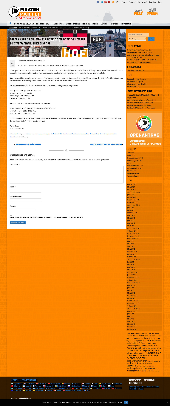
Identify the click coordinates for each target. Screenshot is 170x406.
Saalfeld (150, 361)
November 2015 (133, 236)
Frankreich (49, 386)
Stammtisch (131, 171)
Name (12, 187)
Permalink (13, 137)
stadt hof (157, 361)
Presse (95, 23)
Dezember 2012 (133, 301)
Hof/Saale (156, 340)
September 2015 (133, 239)
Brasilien (76, 384)
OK (126, 402)
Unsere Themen (73, 23)
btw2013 (148, 336)
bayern (129, 336)
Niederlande (52, 388)
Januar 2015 (131, 254)
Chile (95, 384)
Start (10, 23)
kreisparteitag (156, 348)
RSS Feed (113, 2)
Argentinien (17, 384)
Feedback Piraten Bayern (136, 79)
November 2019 (133, 202)
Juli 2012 (130, 314)
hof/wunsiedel (132, 343)
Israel (95, 386)
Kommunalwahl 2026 (24, 23)
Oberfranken (153, 352)
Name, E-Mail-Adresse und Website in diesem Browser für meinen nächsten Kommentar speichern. (46, 217)
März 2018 (131, 218)
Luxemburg (39, 388)
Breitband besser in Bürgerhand (28, 144)
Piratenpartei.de (133, 87)
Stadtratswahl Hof (56, 134)
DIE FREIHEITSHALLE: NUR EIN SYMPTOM (142, 60)
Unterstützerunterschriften (108, 134)
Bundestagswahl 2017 (135, 158)
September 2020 (133, 192)
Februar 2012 (132, 327)
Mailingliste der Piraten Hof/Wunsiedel (141, 100)
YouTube (109, 2)
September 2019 (133, 205)
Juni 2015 (130, 241)
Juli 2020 (130, 195)
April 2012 (131, 321)
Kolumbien (105, 384)
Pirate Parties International (24, 380)
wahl (148, 371)
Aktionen (28, 134)
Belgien (67, 384)
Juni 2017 (130, 220)
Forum (124, 2)
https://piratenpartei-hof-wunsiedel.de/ (144, 387)
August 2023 (131, 184)
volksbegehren (133, 371)
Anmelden (134, 389)
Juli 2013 (130, 288)
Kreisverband (42, 23)
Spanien (28, 390)
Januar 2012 (131, 329)
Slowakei (117, 388)
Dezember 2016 (133, 228)
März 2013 (131, 293)
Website (13, 206)
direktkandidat (150, 338)
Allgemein (131, 155)
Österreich (42, 384)
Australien (30, 384)
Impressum (126, 23)
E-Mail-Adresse (16, 196)
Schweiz (49, 390)
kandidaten (152, 343)
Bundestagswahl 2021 (135, 161)
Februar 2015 (132, 252)
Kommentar (15, 164)
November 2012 (133, 303)
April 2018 (131, 215)
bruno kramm (138, 336)
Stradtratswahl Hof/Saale (70, 134)
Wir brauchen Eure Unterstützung (139, 52)
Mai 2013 (130, 290)
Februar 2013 (132, 295)
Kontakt (105, 23)
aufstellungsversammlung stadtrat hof (145, 333)
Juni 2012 (130, 316)
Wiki (117, 2)
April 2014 (131, 267)
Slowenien (17, 390)
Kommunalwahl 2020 (135, 166)
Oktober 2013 (132, 280)
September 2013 (133, 283)
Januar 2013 (131, 298)
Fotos (129, 163)
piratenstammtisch (134, 361)
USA (87, 390)
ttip (145, 368)
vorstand (143, 371)
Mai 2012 (130, 319)
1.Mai (128, 333)
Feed (141, 389)
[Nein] (167, 402)
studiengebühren (135, 368)
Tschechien (117, 384)
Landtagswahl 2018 (134, 168)
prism (145, 361)
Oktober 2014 (132, 257)
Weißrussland (55, 384)
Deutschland (61, 386)
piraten (131, 355)
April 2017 (131, 223)
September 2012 (133, 308)
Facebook (98, 2)
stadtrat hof (132, 363)
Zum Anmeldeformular (135, 71)
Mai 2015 (130, 244)
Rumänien (96, 388)
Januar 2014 (131, 275)
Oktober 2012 (132, 306)
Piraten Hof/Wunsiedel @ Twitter (139, 105)
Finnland (37, 386)
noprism (142, 353)
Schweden (39, 390)
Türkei (58, 390)
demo (154, 336)
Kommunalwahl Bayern (43, 134)
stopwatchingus (149, 366)
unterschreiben (84, 134)
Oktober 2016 (132, 231)
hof (149, 340)
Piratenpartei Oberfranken (137, 84)
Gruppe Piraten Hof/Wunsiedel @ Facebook (143, 95)
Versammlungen (133, 176)
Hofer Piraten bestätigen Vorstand (139, 50)
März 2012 (131, 324)
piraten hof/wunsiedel (147, 355)
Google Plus (105, 2)
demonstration (137, 338)
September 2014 (133, 259)
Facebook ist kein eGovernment (139, 62)
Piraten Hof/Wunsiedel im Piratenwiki (141, 108)
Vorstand (132, 2)
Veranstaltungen (133, 173)
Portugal (85, 388)
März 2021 (131, 187)
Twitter (102, 2)
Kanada (87, 384)
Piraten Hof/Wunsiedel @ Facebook (140, 103)
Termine (86, 23)
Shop (160, 2)
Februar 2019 (132, 213)
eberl (131, 341)
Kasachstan (17, 388)
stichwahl (139, 366)
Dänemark (17, 386)
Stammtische (57, 23)
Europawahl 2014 (140, 341)
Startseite (13, 28)
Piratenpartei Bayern (135, 81)
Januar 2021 (131, 189)
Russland (107, 388)
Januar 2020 (131, 197)
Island (86, 386)
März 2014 (131, 270)
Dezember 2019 (133, 200)
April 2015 (131, 246)
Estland (28, 386)
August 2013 (131, 285)
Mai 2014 (130, 265)
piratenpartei (137, 358)
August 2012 (131, 311)
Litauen (28, 388)
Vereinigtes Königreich (73, 390)
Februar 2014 (132, 272)
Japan (112, 386)
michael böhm (132, 353)
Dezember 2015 (133, 233)
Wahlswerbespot (155, 371)
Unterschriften (94, 134)
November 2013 (133, 277)
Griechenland (75, 386)
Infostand (143, 343)
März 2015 (131, 249)
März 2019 (131, 210)
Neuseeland (65, 388)
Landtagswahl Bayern (149, 350)
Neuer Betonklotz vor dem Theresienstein (106, 144)
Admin (16, 134)
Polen (76, 388)
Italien (103, 386)
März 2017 (131, 226)
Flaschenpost (142, 2)
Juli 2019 (130, 208)
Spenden (152, 2)
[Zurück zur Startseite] (38, 12)
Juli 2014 (130, 262)
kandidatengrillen (133, 346)
